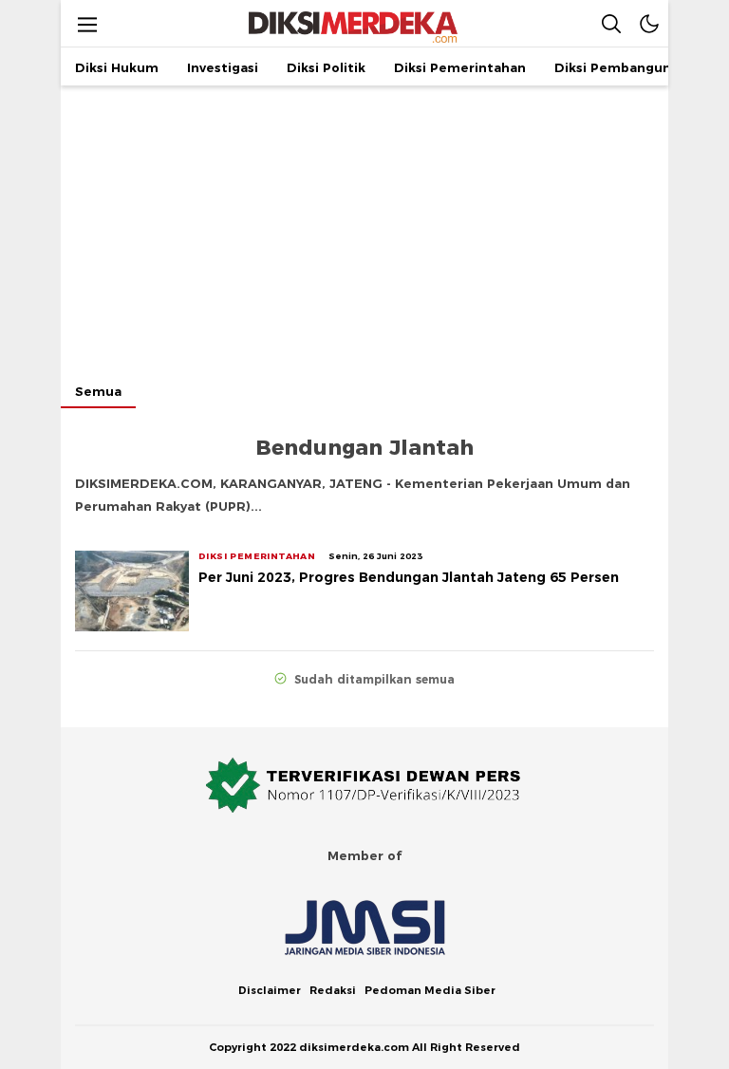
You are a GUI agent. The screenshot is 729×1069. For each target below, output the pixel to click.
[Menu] (87, 24)
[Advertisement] (364, 228)
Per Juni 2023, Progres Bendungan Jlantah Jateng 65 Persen (408, 577)
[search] (611, 23)
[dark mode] (649, 23)
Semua (98, 391)
